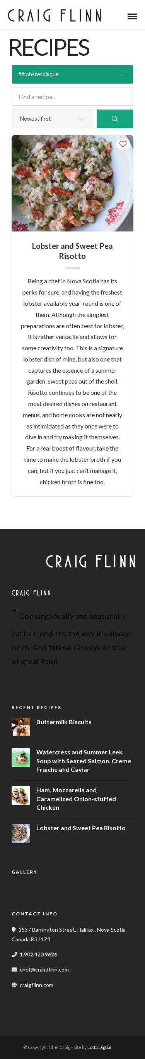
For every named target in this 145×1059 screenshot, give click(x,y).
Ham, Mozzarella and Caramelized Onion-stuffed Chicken (76, 798)
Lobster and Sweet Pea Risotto (72, 250)
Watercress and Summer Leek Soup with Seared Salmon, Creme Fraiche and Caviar (83, 760)
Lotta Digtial (99, 1047)
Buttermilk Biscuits (64, 721)
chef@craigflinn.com (44, 969)
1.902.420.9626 (38, 954)
